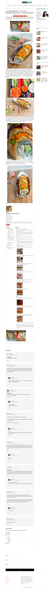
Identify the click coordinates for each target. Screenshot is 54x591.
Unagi (33, 343)
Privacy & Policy (8, 580)
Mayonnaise (28, 343)
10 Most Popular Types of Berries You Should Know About (44, 66)
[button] (6, 212)
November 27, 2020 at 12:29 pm (15, 480)
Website (7, 564)
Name (7, 555)
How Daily (27, 2)
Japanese (25, 343)
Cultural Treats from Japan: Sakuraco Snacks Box (44, 72)
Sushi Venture (15, 343)
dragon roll (23, 75)
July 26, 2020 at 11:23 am (14, 429)
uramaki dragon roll (13, 163)
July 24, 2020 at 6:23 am (13, 414)
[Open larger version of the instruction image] (20, 254)
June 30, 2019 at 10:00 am (14, 378)
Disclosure (7, 582)
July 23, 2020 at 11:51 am (14, 402)
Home (6, 576)
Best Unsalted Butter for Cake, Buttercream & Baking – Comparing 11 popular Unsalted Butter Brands (44, 80)
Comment (7, 543)
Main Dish (11, 343)
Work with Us (7, 579)
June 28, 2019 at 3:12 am (13, 366)
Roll (31, 343)
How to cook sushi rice (26, 162)
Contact (7, 583)
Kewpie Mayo (12, 230)
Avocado (22, 343)
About (6, 577)
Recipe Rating (8, 532)
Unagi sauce (11, 231)
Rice (30, 343)
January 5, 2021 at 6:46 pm (14, 508)
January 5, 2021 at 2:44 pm (13, 492)
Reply (8, 360)
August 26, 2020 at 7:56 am (14, 455)
